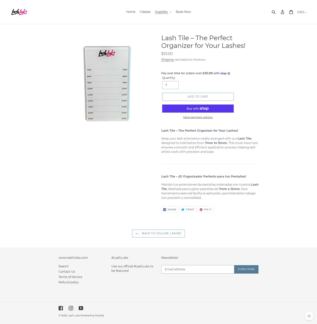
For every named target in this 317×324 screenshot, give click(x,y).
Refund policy (69, 282)
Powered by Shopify (92, 315)
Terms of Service (70, 277)
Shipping (167, 59)
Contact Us (67, 271)
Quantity (168, 78)
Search (64, 266)
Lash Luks (74, 315)
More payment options (198, 117)
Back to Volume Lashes (161, 233)
